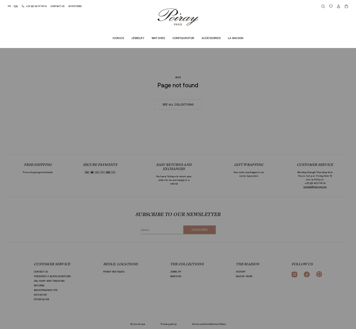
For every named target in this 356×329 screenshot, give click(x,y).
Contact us (41, 272)
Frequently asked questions (52, 276)
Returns (39, 285)
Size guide (40, 295)
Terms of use (137, 324)
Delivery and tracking (49, 281)
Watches (175, 276)
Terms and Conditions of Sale (209, 324)
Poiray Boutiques (113, 272)
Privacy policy (169, 324)
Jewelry (175, 272)
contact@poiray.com (315, 187)
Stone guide (41, 299)
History (241, 272)
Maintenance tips (45, 290)
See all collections (178, 104)
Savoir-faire (244, 276)
